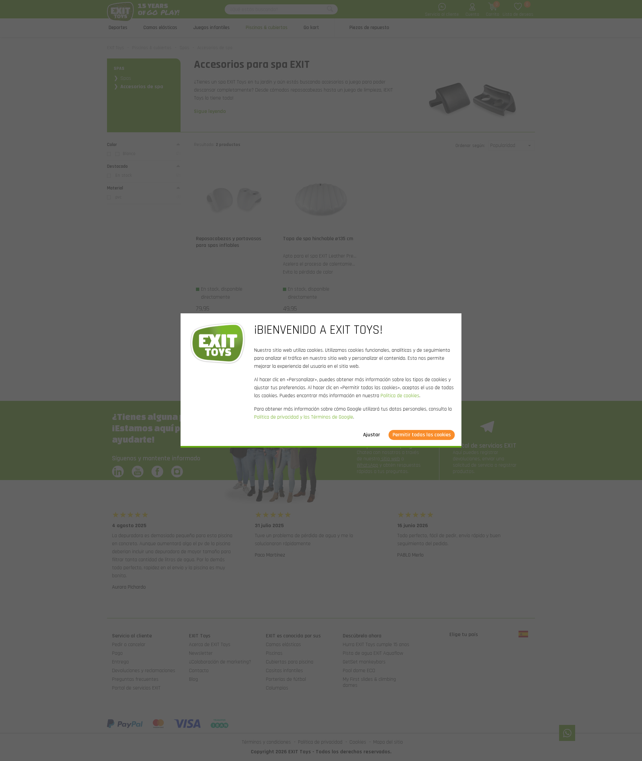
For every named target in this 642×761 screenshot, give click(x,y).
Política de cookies (400, 395)
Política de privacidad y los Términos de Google (303, 417)
